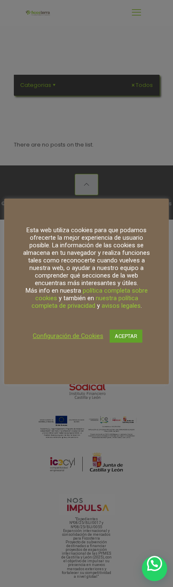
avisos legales (121, 305)
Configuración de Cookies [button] (68, 336)
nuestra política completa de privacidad (84, 301)
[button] (154, 568)
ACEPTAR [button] (126, 336)
